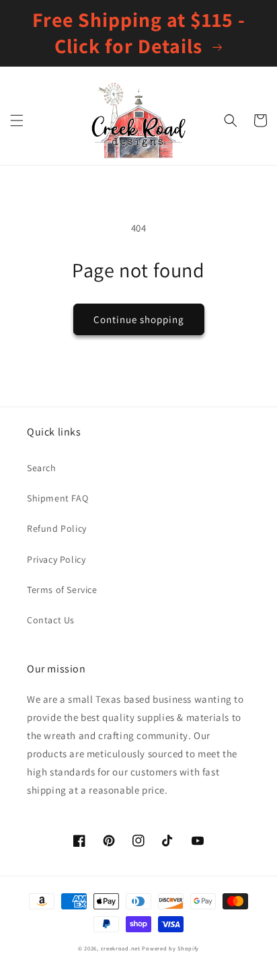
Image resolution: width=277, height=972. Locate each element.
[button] (17, 120)
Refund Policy (57, 528)
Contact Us (51, 620)
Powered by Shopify (170, 948)
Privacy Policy (56, 559)
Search (41, 468)
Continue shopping (138, 319)
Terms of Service (62, 590)
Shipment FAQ (57, 498)
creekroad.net (121, 948)
